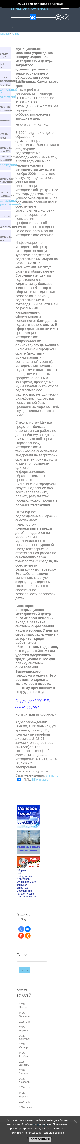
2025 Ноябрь (23, 1055)
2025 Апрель (23, 1029)
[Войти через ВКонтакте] (28, 929)
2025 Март (25, 1021)
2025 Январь (23, 1006)
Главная (5, 33)
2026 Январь (23, 1072)
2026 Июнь (25, 1107)
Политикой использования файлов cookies (37, 1132)
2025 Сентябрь (24, 1037)
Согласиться (40, 1139)
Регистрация (58, 17)
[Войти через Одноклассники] (28, 936)
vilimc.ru (52, 775)
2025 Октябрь (24, 1046)
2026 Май (24, 1101)
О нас (15, 33)
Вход (66, 17)
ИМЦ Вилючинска (30, 8)
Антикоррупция (28, 706)
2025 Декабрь (24, 1063)
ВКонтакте (40, 779)
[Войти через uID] (21, 929)
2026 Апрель (23, 1095)
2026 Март (25, 1087)
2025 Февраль (24, 1014)
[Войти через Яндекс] (21, 936)
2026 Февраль (24, 1080)
